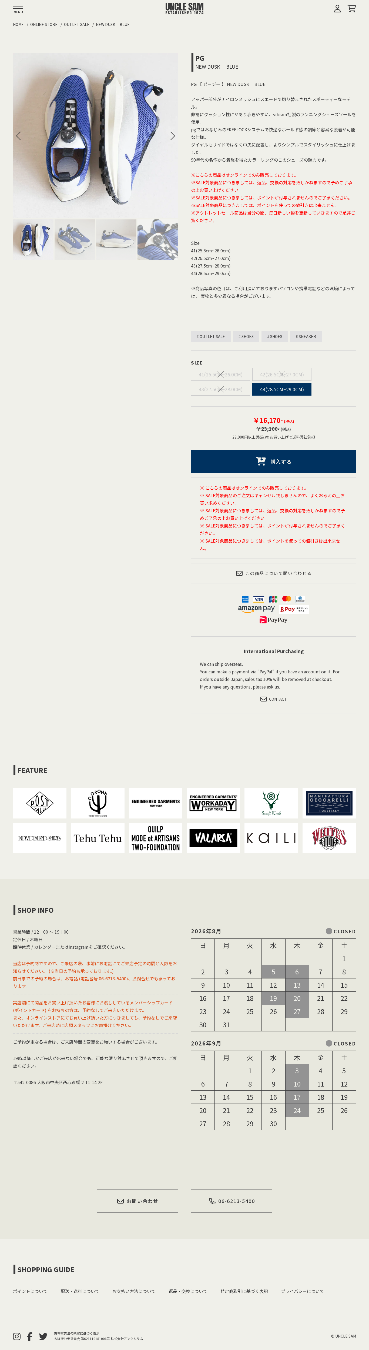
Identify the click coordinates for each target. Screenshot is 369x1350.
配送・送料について (80, 1291)
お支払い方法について (134, 1291)
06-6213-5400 (236, 1200)
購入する (281, 462)
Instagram (79, 947)
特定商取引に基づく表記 (244, 1291)
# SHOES (246, 336)
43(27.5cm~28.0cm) (221, 389)
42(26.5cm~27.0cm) (282, 374)
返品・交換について (188, 1291)
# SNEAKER (306, 336)
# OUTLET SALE (211, 336)
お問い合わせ (142, 1200)
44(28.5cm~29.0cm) (282, 389)
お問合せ (141, 978)
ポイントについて (30, 1291)
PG (199, 58)
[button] (172, 136)
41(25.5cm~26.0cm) (221, 374)
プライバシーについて (302, 1291)
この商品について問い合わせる (278, 573)
